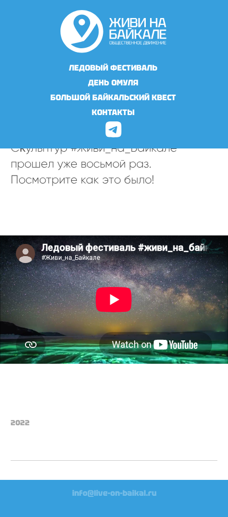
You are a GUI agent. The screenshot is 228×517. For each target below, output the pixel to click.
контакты (113, 112)
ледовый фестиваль (113, 68)
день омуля (113, 82)
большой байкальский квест (113, 97)
